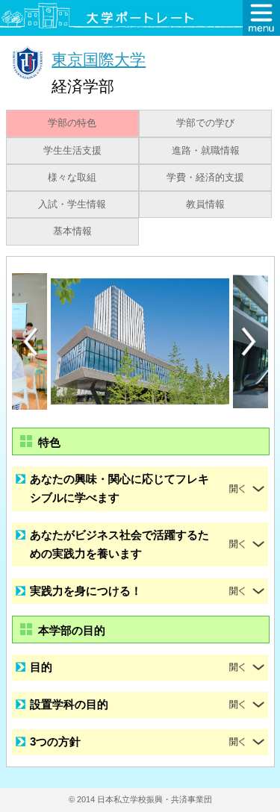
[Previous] (30, 341)
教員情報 (205, 204)
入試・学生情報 (72, 204)
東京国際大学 (99, 59)
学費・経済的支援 (205, 177)
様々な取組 (72, 177)
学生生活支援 (72, 151)
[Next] (249, 341)
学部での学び (205, 123)
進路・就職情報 (206, 151)
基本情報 (72, 231)
